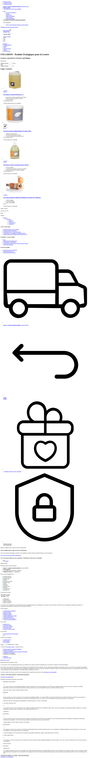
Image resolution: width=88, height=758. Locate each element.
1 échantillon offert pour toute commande (12, 9)
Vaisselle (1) (11, 224)
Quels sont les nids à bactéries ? (10, 230)
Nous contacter (9, 17)
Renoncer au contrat (5, 660)
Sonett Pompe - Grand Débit (9, 242)
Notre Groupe (6, 641)
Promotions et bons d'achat (9, 618)
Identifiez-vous (6, 32)
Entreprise (5, 656)
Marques (5, 217)
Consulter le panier (7, 4)
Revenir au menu (7, 1)
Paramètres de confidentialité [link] (9, 654)
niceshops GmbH (10, 646)
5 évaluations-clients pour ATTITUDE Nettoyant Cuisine (15, 243)
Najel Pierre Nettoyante (8, 251)
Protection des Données (8, 650)
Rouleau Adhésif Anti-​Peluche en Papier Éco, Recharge (22, 197)
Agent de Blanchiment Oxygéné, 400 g (17, 131)
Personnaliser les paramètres (23, 674)
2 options (5, 90)
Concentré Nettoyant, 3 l (13, 94)
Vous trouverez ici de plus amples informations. (11, 555)
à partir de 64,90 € (16, 6)
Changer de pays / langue (12, 644)
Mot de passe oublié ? (8, 626)
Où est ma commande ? (11, 12)
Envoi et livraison (7, 612)
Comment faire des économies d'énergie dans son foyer (15, 234)
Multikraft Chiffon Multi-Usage (10, 241)
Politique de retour (7, 613)
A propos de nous (7, 639)
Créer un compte (7, 36)
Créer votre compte (7, 625)
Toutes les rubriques (10, 18)
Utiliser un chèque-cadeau (9, 629)
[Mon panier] (45, 41)
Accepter (3, 674)
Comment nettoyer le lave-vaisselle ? (11, 229)
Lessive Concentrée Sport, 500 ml (15, 165)
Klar (4, 239)
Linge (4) (11, 220)
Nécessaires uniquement (11, 674)
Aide (4, 11)
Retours (7, 13)
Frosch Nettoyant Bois (8, 244)
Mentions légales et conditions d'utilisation (12, 649)
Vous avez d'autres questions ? (9, 619)
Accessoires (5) (12, 222)
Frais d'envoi (9, 15)
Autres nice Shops (7, 657)
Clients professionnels (8, 617)
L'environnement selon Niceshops (10, 633)
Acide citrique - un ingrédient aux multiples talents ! (14, 233)
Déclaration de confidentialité (50, 672)
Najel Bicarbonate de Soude (9, 252)
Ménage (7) (11, 221)
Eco (4, 635)
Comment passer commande (9, 610)
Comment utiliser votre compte (10, 615)
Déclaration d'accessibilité (9, 653)
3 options (5, 161)
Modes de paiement (10, 16)
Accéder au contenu (7, 2)
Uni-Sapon (8, 219)
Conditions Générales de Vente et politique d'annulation (15, 651)
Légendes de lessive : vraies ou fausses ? (12, 232)
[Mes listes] (4, 38)
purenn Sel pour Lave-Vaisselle (10, 250)
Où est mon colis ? (7, 627)
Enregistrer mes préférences (6, 755)
